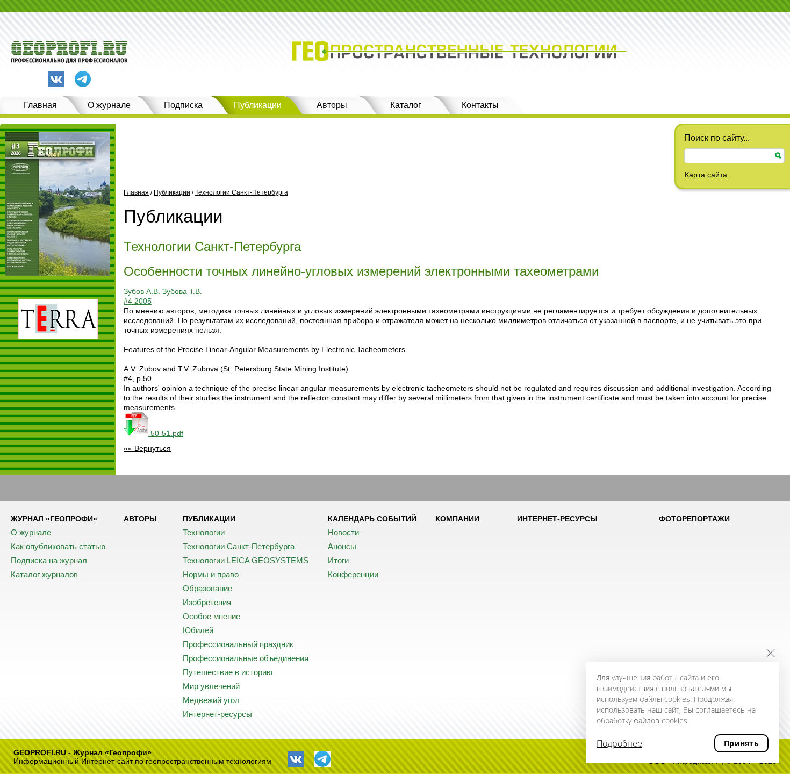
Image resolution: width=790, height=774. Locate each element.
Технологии (204, 532)
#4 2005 (138, 301)
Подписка (183, 105)
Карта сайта (706, 174)
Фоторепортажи (694, 518)
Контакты (480, 105)
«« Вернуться (147, 448)
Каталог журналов (44, 574)
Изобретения (207, 602)
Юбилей (198, 630)
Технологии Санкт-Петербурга (241, 192)
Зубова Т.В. (182, 291)
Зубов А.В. (142, 291)
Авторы (332, 105)
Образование (207, 588)
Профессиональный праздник (238, 644)
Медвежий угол (211, 700)
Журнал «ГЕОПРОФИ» (54, 518)
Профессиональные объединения (245, 658)
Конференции (353, 574)
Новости (343, 532)
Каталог (405, 105)
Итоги (338, 560)
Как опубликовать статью (58, 546)
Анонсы (342, 546)
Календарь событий (372, 518)
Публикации (258, 105)
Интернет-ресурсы (217, 714)
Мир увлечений (211, 686)
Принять (741, 743)
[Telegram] (83, 80)
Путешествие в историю (227, 672)
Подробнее (619, 743)
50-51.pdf (165, 433)
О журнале (109, 105)
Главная (40, 105)
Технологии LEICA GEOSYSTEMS (245, 560)
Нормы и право (211, 574)
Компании (457, 518)
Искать (778, 155)
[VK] (56, 79)
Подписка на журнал (49, 560)
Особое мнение (211, 616)
